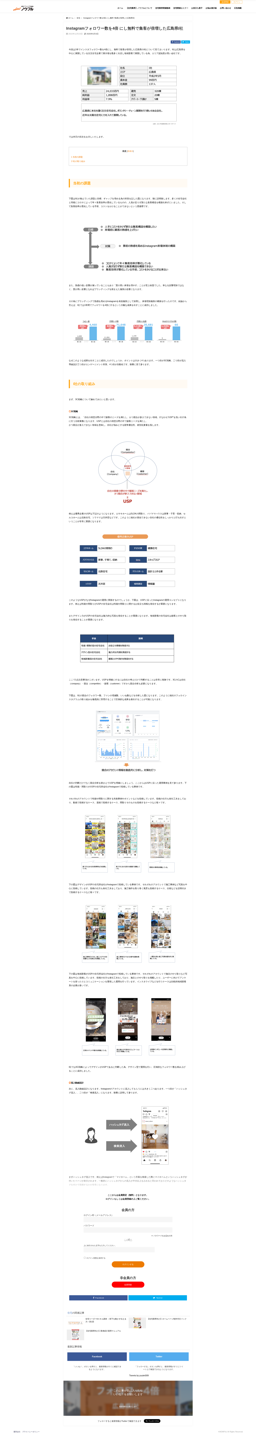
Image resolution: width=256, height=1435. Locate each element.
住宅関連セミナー (180, 8)
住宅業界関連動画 (162, 8)
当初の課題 (77, 157)
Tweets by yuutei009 (139, 1375)
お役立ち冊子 (197, 8)
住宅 (69, 1313)
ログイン (236, 2)
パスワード (89, 1225)
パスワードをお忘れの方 (162, 1236)
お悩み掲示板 (211, 8)
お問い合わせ (225, 8)
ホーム (120, 8)
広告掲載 (238, 8)
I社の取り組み (78, 161)
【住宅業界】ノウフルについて (139, 8)
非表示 (130, 151)
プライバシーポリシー (31, 1432)
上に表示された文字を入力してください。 (100, 1245)
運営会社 (16, 1432)
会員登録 (225, 2)
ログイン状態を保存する (95, 1258)
